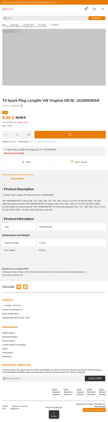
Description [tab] (17, 178)
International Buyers (10, 337)
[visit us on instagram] (25, 287)
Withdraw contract (94, 410)
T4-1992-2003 (28, 25)
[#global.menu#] (103, 9)
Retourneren (7, 357)
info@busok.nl (12, 314)
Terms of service (8, 341)
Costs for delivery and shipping (14, 345)
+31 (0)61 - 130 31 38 (12, 306)
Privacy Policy (7, 353)
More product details (14, 153)
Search (97, 18)
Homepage (14, 25)
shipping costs (22, 122)
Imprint (4, 349)
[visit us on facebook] (18, 287)
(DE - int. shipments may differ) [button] (43, 141)
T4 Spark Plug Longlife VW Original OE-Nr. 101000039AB (24, 27)
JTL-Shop (90, 404)
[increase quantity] (29, 135)
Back (4, 25)
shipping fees (14, 408)
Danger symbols (8, 333)
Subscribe (95, 378)
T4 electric (42, 25)
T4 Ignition (54, 25)
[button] (103, 280)
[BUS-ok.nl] (7, 9)
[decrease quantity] (6, 135)
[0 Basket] (94, 9)
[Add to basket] (70, 134)
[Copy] (21, 106)
